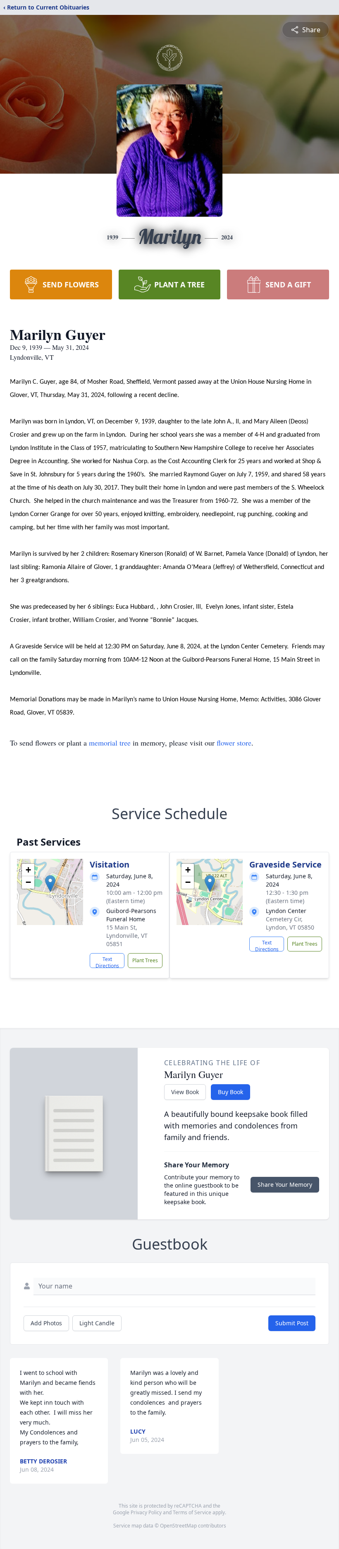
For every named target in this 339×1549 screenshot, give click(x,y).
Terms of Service (192, 1512)
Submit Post (291, 1323)
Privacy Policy (146, 1512)
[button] (50, 883)
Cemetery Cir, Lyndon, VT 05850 (290, 923)
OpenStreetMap (178, 1525)
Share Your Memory (285, 1184)
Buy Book (230, 1092)
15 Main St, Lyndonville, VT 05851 (127, 935)
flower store (234, 743)
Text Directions (107, 962)
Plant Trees (145, 960)
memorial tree (110, 743)
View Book (185, 1092)
